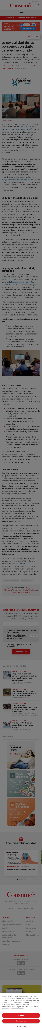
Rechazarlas (21, 1021)
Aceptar (21, 1015)
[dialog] (21, 1011)
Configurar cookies (21, 1026)
